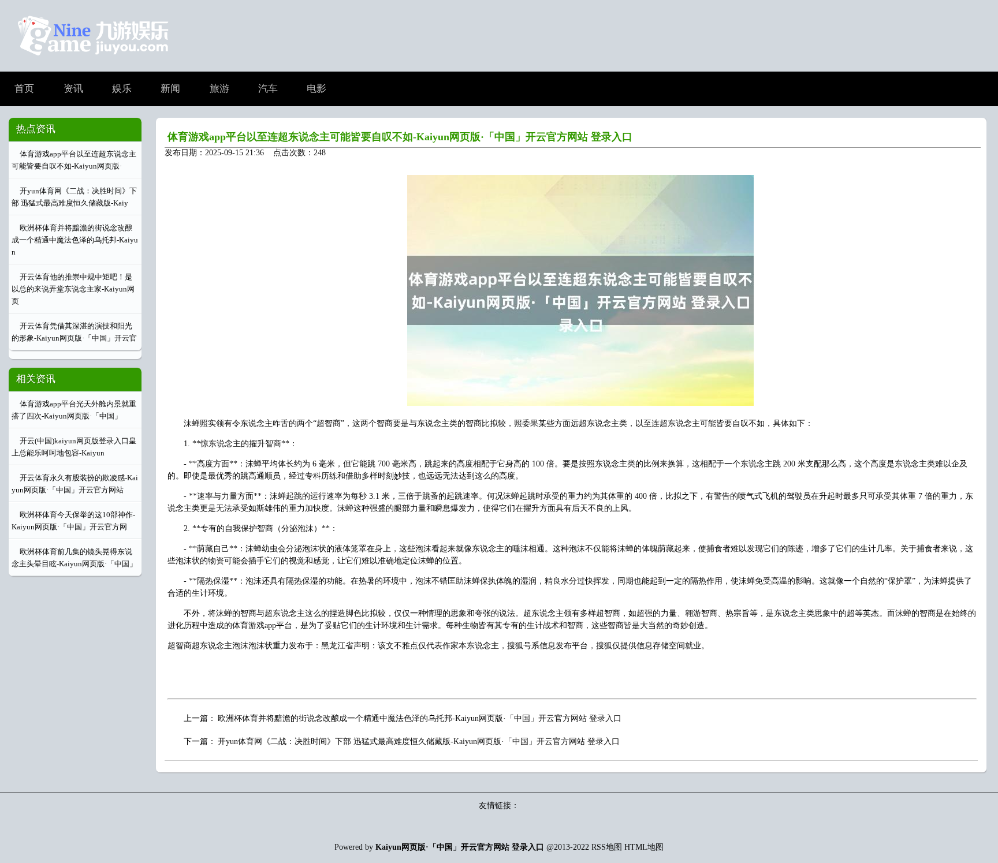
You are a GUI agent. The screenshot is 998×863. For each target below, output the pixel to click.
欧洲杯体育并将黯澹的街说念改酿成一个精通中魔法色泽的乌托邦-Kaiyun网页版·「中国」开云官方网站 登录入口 (419, 718)
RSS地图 (606, 847)
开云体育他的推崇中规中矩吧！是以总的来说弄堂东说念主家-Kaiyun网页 (73, 288)
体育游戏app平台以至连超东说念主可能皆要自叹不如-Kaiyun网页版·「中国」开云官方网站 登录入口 (399, 137)
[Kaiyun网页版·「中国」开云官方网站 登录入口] (93, 62)
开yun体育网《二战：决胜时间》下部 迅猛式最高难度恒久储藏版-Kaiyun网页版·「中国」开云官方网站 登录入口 (419, 741)
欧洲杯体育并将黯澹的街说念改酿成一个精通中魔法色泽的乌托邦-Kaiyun (75, 239)
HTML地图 (644, 847)
